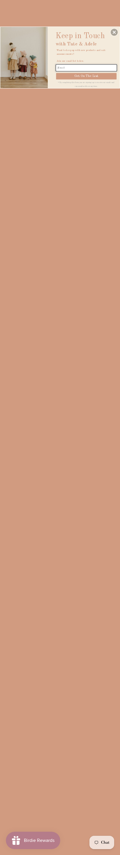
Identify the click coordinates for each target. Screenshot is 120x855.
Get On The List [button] (86, 75)
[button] (114, 32)
